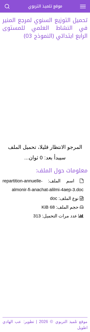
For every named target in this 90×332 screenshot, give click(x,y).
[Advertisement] (45, 93)
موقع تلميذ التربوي (45, 6)
